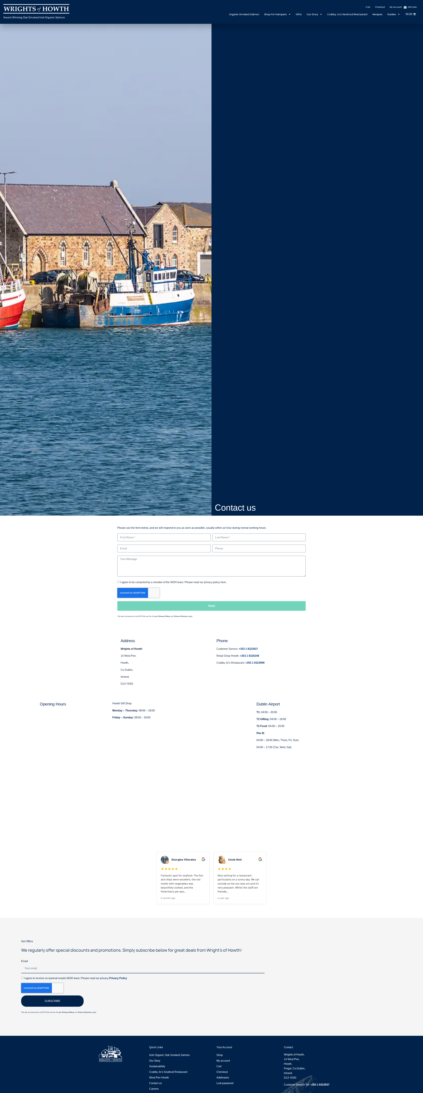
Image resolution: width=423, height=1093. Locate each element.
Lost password (224, 1083)
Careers (154, 1088)
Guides (391, 14)
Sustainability (157, 1066)
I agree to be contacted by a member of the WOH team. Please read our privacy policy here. (173, 582)
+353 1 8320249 (249, 655)
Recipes (377, 14)
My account (396, 7)
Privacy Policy (164, 616)
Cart (368, 7)
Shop (219, 1055)
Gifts (299, 14)
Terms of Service (181, 616)
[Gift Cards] (405, 7)
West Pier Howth (159, 1077)
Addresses (222, 1077)
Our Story (312, 14)
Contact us (155, 1083)
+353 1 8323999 (255, 662)
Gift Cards (412, 7)
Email (24, 961)
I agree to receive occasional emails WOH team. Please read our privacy (75, 978)
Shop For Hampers (275, 14)
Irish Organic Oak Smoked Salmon (169, 1055)
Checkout (380, 7)
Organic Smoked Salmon (244, 14)
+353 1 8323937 (248, 648)
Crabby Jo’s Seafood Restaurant (347, 14)
